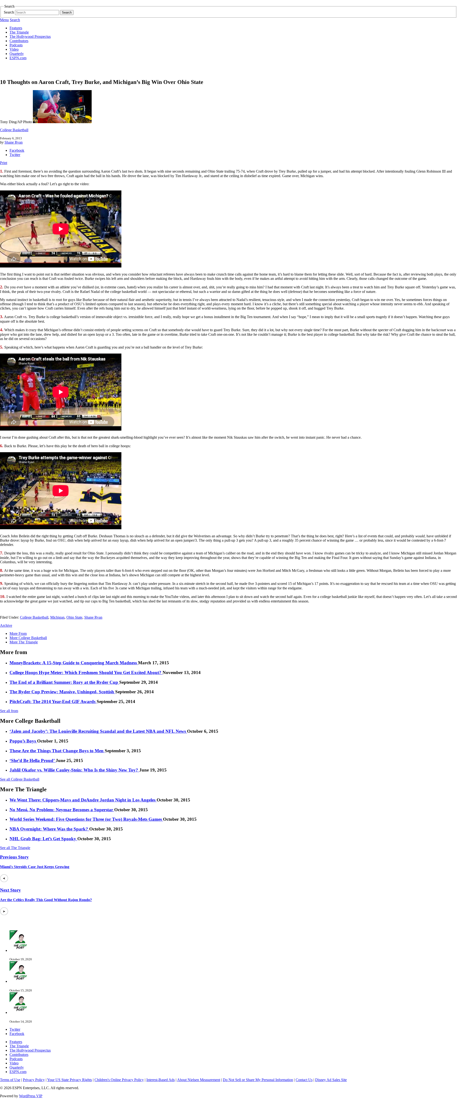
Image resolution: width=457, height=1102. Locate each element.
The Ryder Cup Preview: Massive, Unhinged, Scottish (62, 691)
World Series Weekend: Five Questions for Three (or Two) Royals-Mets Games (86, 819)
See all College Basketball (19, 779)
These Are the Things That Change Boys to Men (57, 750)
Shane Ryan (14, 142)
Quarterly (17, 54)
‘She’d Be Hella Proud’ (33, 760)
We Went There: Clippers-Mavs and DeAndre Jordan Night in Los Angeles (83, 799)
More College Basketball (28, 638)
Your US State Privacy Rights (69, 1080)
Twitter (15, 155)
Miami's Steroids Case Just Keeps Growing (34, 867)
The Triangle (19, 32)
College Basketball (14, 130)
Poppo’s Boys (23, 740)
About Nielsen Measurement (198, 1080)
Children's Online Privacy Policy (119, 1080)
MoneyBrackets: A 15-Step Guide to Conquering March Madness (74, 662)
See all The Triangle (15, 848)
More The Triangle (24, 642)
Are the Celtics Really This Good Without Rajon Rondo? (46, 900)
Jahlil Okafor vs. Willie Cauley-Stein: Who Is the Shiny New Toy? (74, 769)
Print (3, 163)
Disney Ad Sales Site (331, 1080)
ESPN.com (18, 58)
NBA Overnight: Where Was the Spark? (49, 828)
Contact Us (304, 1080)
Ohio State (74, 617)
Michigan (57, 617)
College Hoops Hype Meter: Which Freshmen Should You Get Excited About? (86, 672)
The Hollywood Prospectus (30, 36)
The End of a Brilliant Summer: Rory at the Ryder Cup (64, 682)
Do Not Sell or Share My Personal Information (258, 1080)
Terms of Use (10, 1080)
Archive (6, 625)
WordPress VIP (30, 1096)
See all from (9, 711)
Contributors (19, 41)
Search (9, 12)
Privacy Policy (34, 1080)
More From (18, 633)
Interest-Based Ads (160, 1080)
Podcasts (16, 45)
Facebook (17, 150)
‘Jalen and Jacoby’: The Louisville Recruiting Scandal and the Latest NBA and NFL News (98, 731)
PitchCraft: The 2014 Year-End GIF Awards (53, 701)
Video (14, 49)
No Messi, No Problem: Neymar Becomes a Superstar (62, 809)
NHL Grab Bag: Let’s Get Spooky (43, 838)
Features (16, 28)
